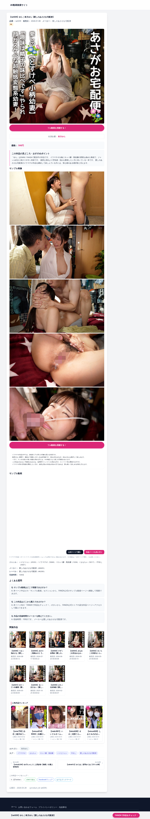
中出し (73, 753)
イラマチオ (21, 753)
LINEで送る (30, 779)
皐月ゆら (62, 136)
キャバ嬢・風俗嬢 (46, 753)
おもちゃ (33, 753)
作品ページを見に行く (94, 552)
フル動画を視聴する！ (56, 128)
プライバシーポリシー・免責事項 (52, 807)
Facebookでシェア (46, 779)
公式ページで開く (74, 552)
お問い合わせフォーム (27, 807)
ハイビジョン (62, 753)
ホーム (14, 806)
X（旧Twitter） (16, 779)
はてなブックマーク (64, 779)
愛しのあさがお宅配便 (88, 753)
